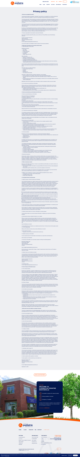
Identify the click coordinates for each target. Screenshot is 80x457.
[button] (52, 4)
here (55, 188)
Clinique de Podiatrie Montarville (29, 449)
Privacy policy (7, 455)
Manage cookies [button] (64, 455)
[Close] (78, 455)
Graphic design (27, 450)
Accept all (75, 455)
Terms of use (48, 24)
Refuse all (70, 455)
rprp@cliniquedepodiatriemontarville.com (31, 41)
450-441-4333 (58, 435)
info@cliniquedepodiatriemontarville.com (31, 264)
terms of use (38, 310)
